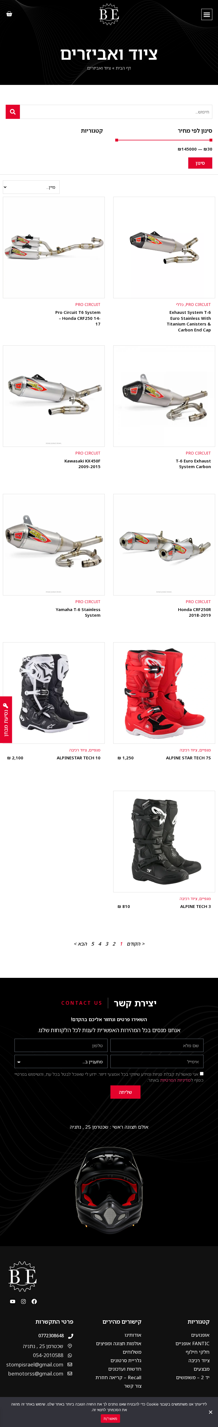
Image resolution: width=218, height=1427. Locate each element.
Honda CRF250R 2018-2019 (194, 612)
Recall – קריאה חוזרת (118, 1377)
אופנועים (200, 1335)
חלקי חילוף (197, 1352)
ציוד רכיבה (188, 750)
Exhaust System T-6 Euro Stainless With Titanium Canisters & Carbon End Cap (189, 320)
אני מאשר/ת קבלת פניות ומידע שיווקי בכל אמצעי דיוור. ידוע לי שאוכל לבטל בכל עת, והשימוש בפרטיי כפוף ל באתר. (109, 1077)
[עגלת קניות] (9, 14)
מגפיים (205, 750)
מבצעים (201, 1369)
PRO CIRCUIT (198, 304)
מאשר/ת (111, 1418)
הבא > (80, 943)
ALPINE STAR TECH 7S (188, 757)
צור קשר (132, 1386)
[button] (207, 14)
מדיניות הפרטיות (175, 1080)
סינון (200, 163)
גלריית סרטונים (125, 1360)
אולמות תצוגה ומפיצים (118, 1343)
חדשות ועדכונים (124, 1369)
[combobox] (116, 112)
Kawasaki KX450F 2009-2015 (82, 463)
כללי (180, 304)
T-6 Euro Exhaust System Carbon (193, 463)
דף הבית (123, 68)
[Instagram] (23, 1301)
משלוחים (132, 1352)
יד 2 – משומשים (192, 1377)
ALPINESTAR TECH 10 (78, 757)
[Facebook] (34, 1301)
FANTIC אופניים (192, 1343)
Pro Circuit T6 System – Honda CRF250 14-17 (77, 318)
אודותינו (133, 1335)
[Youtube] (12, 1301)
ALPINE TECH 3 (195, 906)
